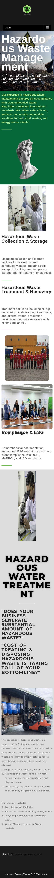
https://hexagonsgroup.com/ (27, 854)
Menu (7, 27)
